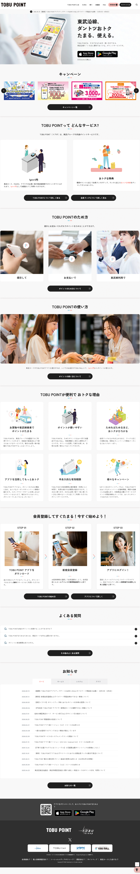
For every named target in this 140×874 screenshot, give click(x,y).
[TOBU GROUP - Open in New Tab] (38, 848)
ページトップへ (137, 864)
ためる (84, 5)
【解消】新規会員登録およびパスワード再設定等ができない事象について (62, 696)
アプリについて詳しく (84, 59)
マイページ (124, 5)
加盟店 (98, 5)
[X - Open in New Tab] (69, 839)
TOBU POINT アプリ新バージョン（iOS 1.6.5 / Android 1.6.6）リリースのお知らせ (64, 742)
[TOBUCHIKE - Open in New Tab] (81, 848)
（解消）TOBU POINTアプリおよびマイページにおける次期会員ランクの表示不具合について (68, 753)
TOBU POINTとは (73, 5)
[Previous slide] (3, 90)
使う (91, 5)
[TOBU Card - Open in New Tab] (59, 848)
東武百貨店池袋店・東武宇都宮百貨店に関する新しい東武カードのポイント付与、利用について (70, 770)
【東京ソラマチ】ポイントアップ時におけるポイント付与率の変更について (62, 702)
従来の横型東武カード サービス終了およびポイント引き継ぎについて (60, 713)
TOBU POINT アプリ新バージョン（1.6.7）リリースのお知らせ (57, 725)
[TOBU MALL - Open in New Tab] (102, 848)
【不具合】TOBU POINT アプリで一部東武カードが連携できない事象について (63, 708)
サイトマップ (92, 859)
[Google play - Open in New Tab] (107, 54)
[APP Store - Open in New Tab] (86, 54)
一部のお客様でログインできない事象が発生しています (55, 730)
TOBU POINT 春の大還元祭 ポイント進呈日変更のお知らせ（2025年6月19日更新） (64, 759)
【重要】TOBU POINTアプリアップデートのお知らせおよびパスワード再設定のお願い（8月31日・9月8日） (74, 691)
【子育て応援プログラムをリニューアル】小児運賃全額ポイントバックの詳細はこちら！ (67, 747)
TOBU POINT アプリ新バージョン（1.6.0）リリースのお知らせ (57, 764)
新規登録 (112, 5)
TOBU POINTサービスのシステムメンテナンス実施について (56, 736)
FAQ (104, 5)
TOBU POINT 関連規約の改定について (48, 719)
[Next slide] (136, 90)
